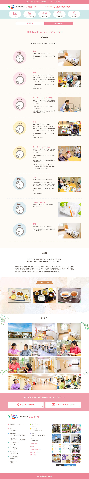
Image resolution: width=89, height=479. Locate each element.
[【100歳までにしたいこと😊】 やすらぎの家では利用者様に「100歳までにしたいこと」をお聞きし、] (76, 458)
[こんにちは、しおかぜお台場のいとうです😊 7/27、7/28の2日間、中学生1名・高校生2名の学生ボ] (66, 438)
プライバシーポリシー (35, 452)
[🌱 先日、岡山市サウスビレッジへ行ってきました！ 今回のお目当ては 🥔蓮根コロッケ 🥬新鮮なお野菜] (56, 438)
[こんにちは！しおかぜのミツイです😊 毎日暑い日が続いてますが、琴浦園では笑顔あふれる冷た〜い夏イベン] (76, 428)
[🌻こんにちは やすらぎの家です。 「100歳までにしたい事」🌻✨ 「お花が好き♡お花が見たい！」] (66, 428)
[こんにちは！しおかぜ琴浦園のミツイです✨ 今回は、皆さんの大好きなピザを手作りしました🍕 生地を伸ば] (66, 458)
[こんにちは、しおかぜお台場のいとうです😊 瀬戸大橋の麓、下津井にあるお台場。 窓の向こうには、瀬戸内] (56, 428)
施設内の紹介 (58, 23)
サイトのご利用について (36, 449)
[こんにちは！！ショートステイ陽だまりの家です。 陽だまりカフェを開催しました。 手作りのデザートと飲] (56, 458)
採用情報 (32, 446)
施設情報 (30, 23)
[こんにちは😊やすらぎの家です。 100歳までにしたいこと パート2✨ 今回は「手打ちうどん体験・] (76, 448)
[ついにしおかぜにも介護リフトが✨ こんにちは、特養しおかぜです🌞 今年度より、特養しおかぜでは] (76, 438)
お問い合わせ (33, 455)
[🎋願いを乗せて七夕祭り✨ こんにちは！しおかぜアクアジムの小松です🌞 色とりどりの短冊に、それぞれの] (66, 448)
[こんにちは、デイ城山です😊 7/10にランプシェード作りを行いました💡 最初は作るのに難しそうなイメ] (56, 448)
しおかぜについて (34, 443)
